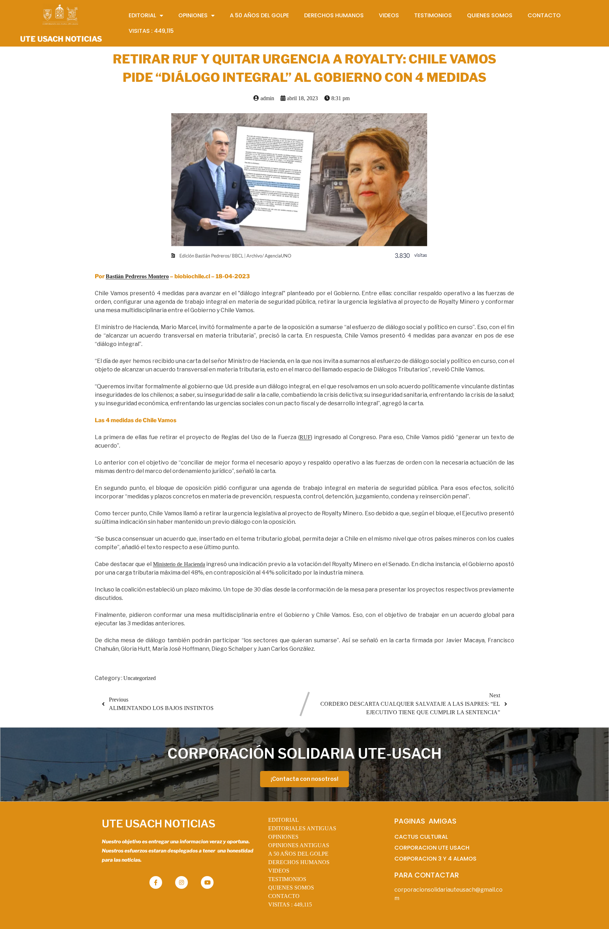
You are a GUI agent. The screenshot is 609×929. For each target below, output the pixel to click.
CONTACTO (284, 896)
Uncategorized (139, 678)
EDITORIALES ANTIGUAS (302, 828)
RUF (305, 437)
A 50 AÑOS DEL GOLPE (298, 854)
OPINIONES (283, 837)
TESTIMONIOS (287, 879)
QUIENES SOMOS (291, 888)
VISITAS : (290, 904)
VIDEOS (278, 871)
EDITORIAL (283, 820)
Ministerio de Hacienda (179, 564)
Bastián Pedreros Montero (137, 276)
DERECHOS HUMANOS (299, 862)
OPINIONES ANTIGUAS (298, 845)
